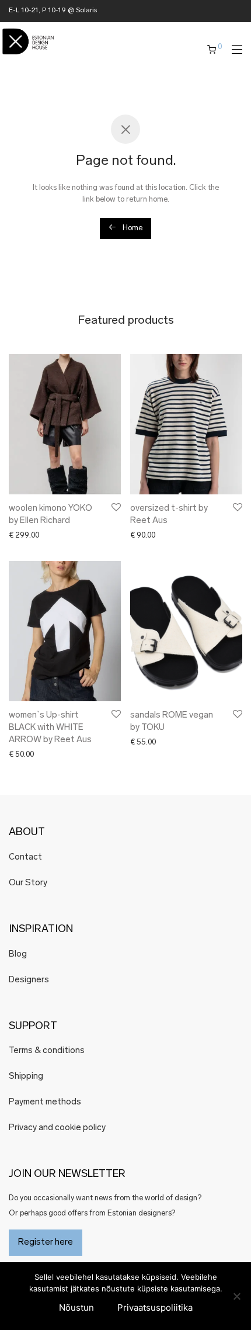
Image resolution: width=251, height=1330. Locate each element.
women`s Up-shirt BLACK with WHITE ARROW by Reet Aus (50, 727)
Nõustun (76, 1307)
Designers (29, 980)
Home (131, 228)
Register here (45, 1242)
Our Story (28, 883)
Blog (18, 954)
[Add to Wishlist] (115, 507)
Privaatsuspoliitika (155, 1307)
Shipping (26, 1076)
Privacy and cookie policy (57, 1128)
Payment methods (45, 1102)
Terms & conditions (47, 1051)
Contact (25, 857)
